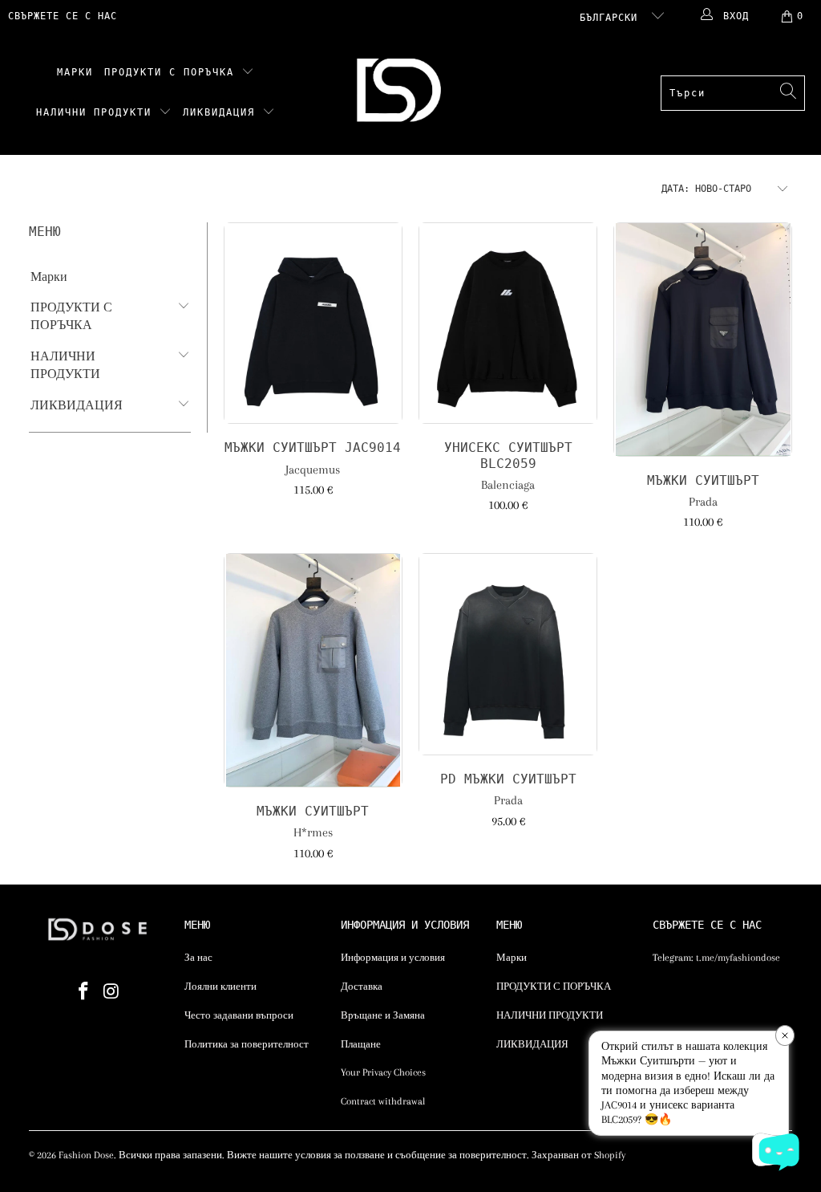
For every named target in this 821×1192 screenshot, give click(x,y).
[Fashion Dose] (402, 93)
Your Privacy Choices (383, 1072)
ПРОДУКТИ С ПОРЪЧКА (172, 72)
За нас (198, 957)
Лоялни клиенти (220, 986)
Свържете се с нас (62, 16)
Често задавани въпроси (238, 1015)
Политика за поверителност (246, 1044)
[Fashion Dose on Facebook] (84, 992)
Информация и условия (393, 957)
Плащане (361, 1044)
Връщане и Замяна (383, 1015)
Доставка (361, 986)
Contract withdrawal (383, 1101)
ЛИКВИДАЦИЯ (222, 112)
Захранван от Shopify (578, 1155)
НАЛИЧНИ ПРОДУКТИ (97, 112)
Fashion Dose (86, 1155)
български (612, 17)
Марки (75, 72)
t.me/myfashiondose (738, 957)
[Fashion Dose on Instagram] (111, 992)
